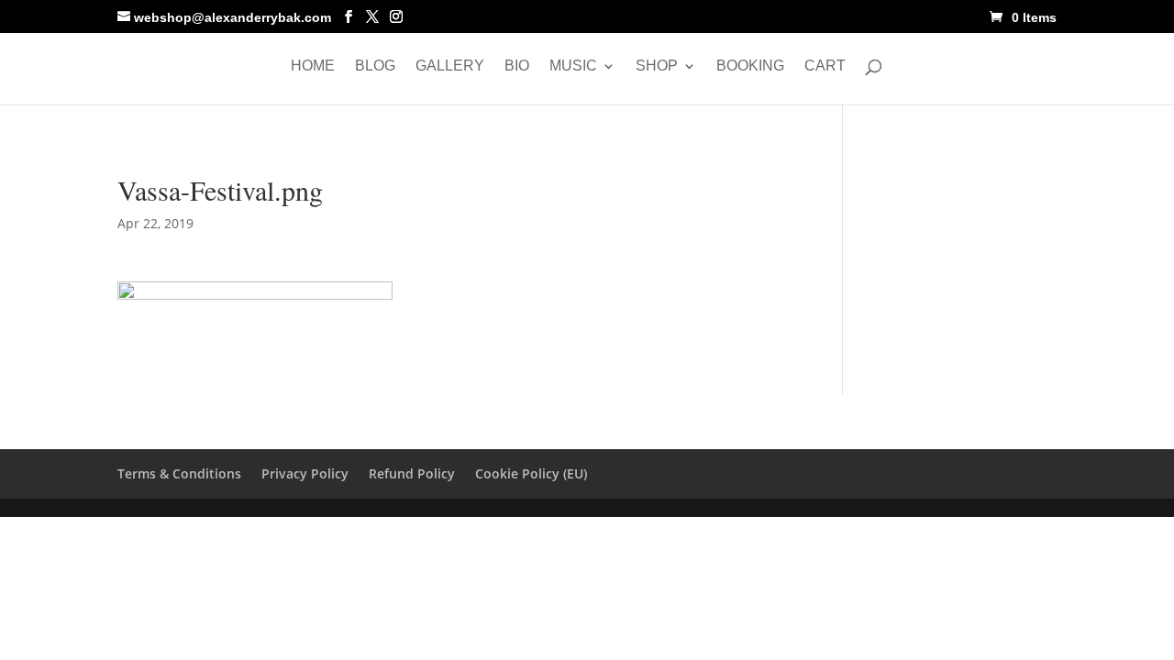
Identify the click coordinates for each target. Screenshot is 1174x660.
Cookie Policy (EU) (531, 473)
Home (313, 66)
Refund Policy (412, 473)
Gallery (449, 66)
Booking (750, 66)
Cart (825, 66)
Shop (657, 66)
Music (573, 66)
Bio (516, 66)
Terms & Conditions (179, 473)
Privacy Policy (305, 473)
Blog (375, 66)
